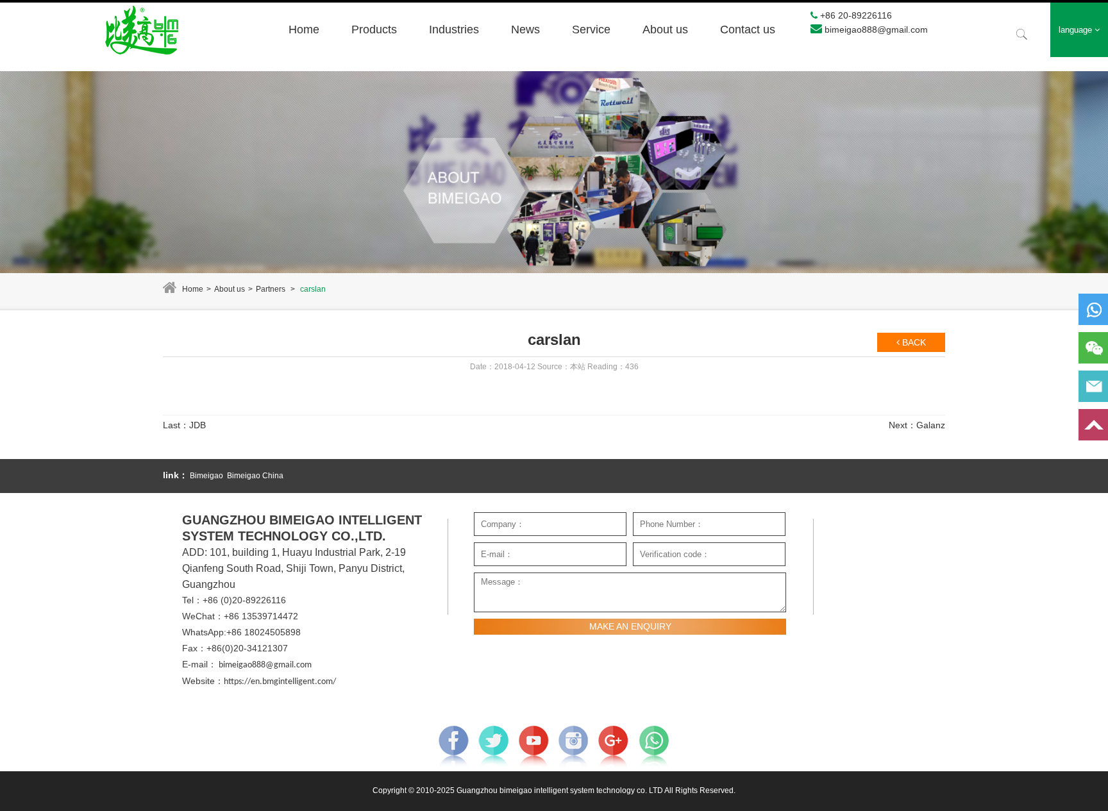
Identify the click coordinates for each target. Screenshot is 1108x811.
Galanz (930, 425)
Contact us (747, 29)
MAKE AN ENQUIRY (630, 626)
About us (665, 29)
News (525, 29)
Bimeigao (206, 475)
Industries (454, 29)
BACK (913, 342)
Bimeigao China (255, 475)
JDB (197, 425)
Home (304, 29)
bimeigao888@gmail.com (876, 29)
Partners (270, 289)
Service (591, 29)
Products (374, 29)
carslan (313, 289)
